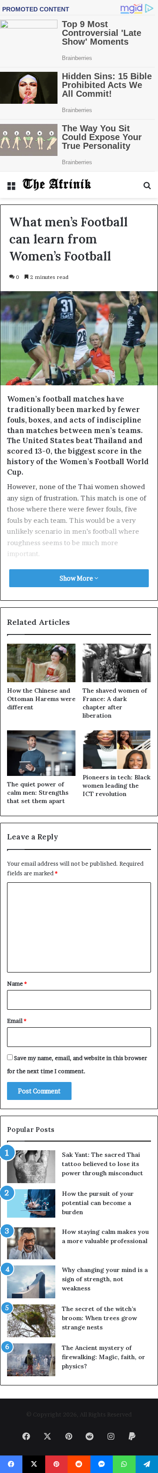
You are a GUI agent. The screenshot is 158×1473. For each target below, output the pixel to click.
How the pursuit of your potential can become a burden (98, 1203)
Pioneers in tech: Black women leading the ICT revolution (117, 785)
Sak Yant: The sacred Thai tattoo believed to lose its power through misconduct (102, 1164)
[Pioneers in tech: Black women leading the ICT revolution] (117, 749)
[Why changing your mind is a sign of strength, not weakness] (31, 1281)
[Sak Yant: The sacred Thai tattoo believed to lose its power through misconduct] (31, 1166)
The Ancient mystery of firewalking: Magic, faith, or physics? (103, 1357)
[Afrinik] (57, 185)
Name (17, 983)
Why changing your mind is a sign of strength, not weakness (105, 1279)
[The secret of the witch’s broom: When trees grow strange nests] (31, 1320)
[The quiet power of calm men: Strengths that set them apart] (41, 753)
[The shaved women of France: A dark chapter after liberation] (117, 663)
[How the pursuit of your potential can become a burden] (31, 1205)
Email (16, 1020)
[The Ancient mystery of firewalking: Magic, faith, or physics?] (31, 1359)
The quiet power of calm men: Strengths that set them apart (37, 792)
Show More (77, 578)
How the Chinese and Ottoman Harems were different (41, 699)
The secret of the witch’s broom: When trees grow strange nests (99, 1318)
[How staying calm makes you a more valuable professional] (31, 1243)
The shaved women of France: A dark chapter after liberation (115, 703)
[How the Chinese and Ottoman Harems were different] (41, 663)
